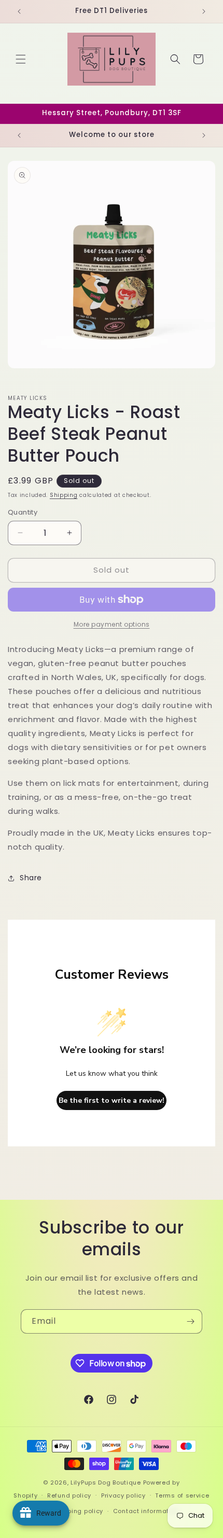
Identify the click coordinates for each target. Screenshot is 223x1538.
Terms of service (182, 1495)
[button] (20, 59)
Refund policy (69, 1495)
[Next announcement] (203, 11)
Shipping (64, 495)
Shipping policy (79, 1511)
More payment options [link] (112, 624)
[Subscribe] (190, 1321)
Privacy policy (123, 1495)
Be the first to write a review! (111, 1100)
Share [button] (31, 877)
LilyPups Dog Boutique (107, 1482)
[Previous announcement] (19, 11)
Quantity (22, 512)
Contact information (146, 1511)
